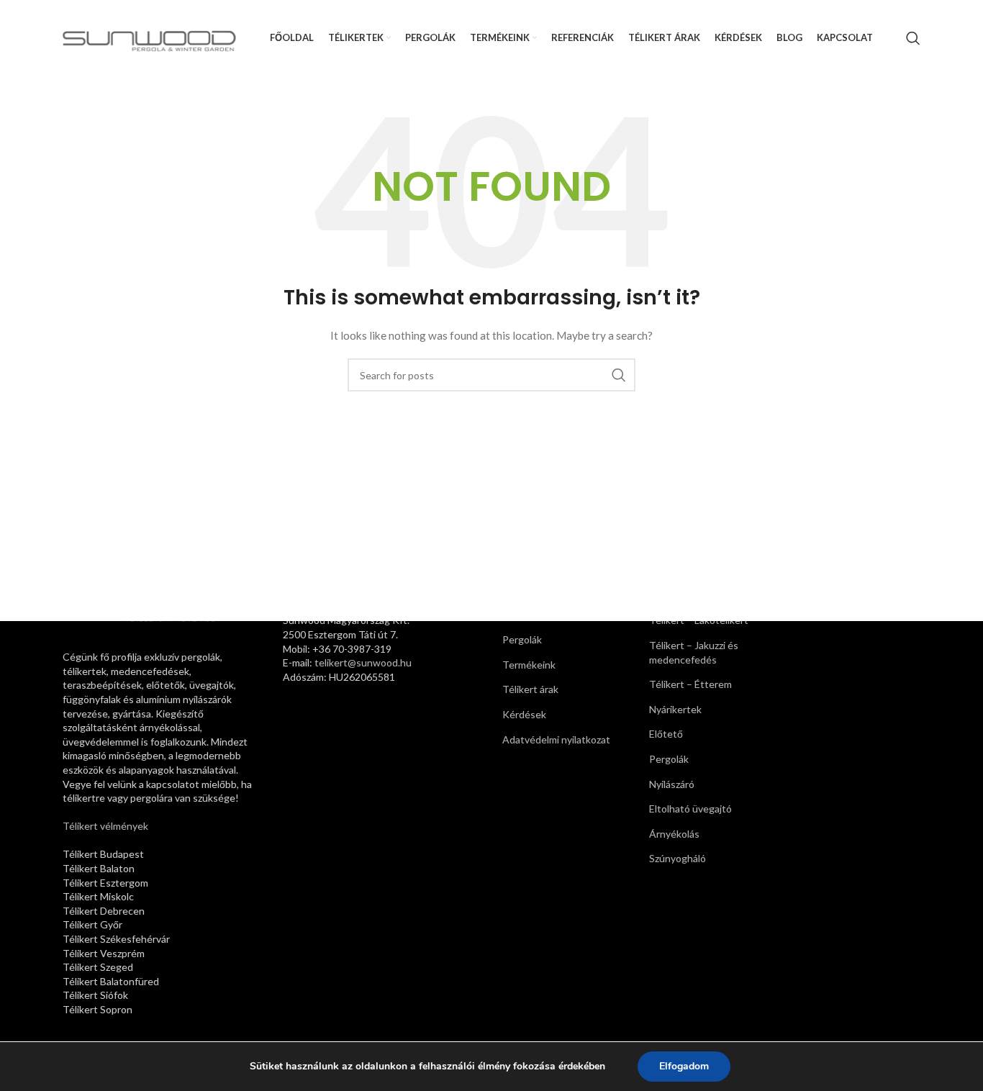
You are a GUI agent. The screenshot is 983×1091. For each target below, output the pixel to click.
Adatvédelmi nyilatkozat (556, 739)
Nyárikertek (675, 709)
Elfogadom (684, 1066)
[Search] (913, 38)
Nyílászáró (671, 784)
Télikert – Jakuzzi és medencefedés (693, 652)
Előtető (666, 734)
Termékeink (529, 664)
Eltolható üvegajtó (690, 808)
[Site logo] (149, 36)
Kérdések (524, 714)
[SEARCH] (618, 374)
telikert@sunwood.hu (363, 662)
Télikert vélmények (105, 826)
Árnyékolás (674, 834)
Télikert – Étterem (690, 684)
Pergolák (522, 639)
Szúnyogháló (677, 858)
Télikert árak (530, 689)
